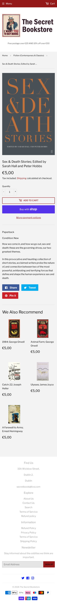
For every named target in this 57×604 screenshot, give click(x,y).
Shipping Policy (28, 541)
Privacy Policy (28, 532)
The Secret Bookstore (30, 587)
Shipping (21, 178)
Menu (9, 3)
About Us (29, 498)
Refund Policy (28, 528)
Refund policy (28, 516)
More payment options (28, 217)
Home (5, 55)
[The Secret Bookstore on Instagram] (32, 578)
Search (28, 507)
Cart (52, 3)
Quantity (6, 186)
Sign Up (49, 564)
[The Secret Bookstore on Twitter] (22, 578)
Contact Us (28, 503)
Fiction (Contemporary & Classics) (28, 55)
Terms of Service (28, 511)
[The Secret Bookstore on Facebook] (27, 578)
